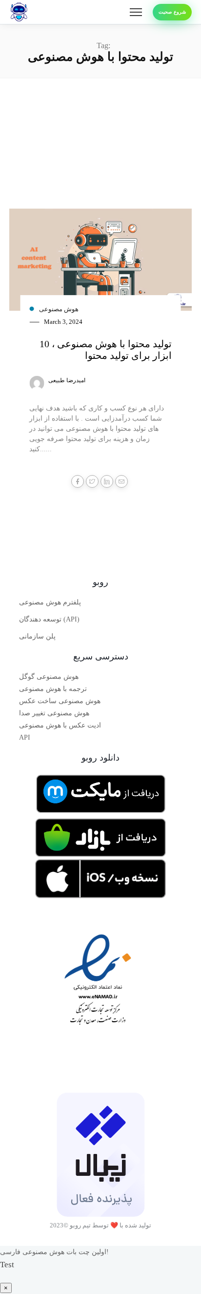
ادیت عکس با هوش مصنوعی (60, 725)
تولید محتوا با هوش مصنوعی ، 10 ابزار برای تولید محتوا (106, 349)
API (24, 737)
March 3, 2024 (63, 321)
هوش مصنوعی (59, 309)
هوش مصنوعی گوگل (49, 676)
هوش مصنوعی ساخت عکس (59, 701)
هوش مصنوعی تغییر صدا (54, 713)
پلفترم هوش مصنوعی (50, 602)
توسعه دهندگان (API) (49, 619)
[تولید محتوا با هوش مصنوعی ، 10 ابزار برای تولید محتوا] (100, 263)
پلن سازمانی (37, 636)
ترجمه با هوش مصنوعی (53, 688)
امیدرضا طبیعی (66, 380)
